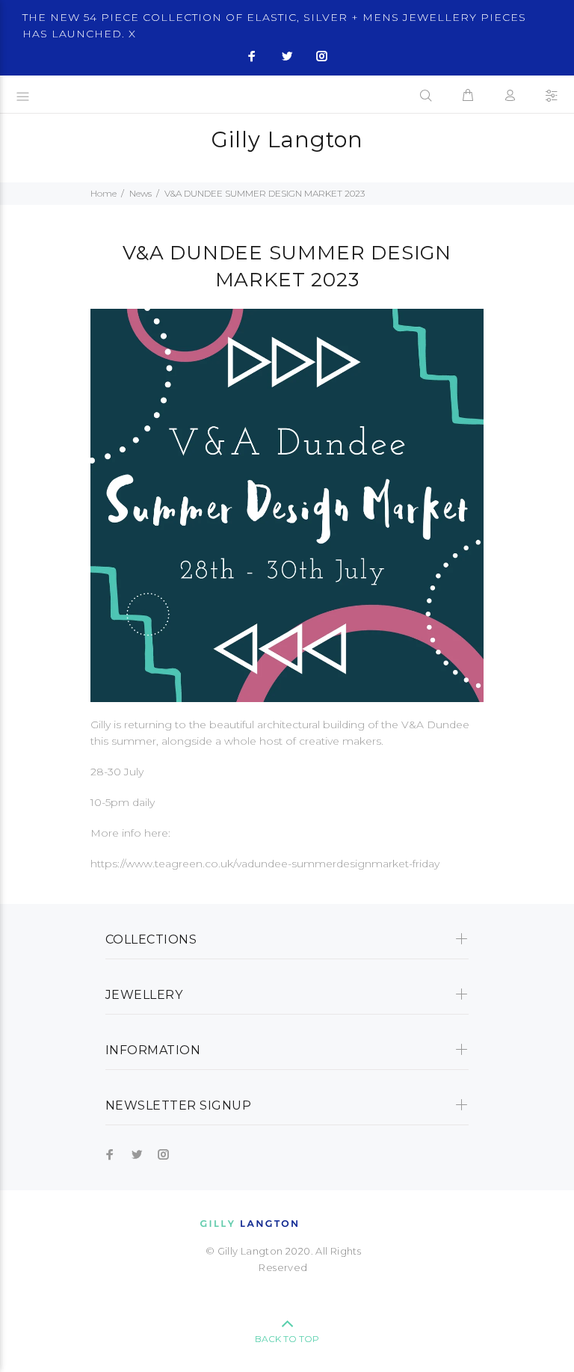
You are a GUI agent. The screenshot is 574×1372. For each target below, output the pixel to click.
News (140, 193)
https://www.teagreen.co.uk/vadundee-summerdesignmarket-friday (264, 863)
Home (103, 193)
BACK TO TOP (287, 1338)
